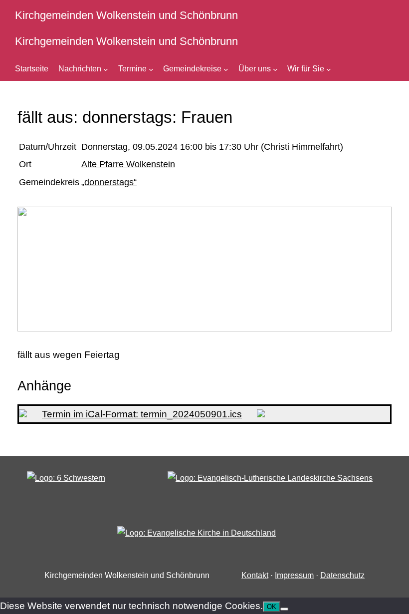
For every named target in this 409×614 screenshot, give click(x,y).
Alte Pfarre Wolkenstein (128, 164)
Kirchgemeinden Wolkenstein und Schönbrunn (126, 15)
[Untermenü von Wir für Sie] (328, 68)
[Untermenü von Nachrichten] (105, 68)
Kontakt (254, 575)
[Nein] (284, 609)
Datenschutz (342, 575)
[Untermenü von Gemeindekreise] (225, 68)
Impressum (294, 575)
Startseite (31, 68)
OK (271, 607)
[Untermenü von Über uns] (275, 68)
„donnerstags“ (109, 182)
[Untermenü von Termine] (151, 68)
